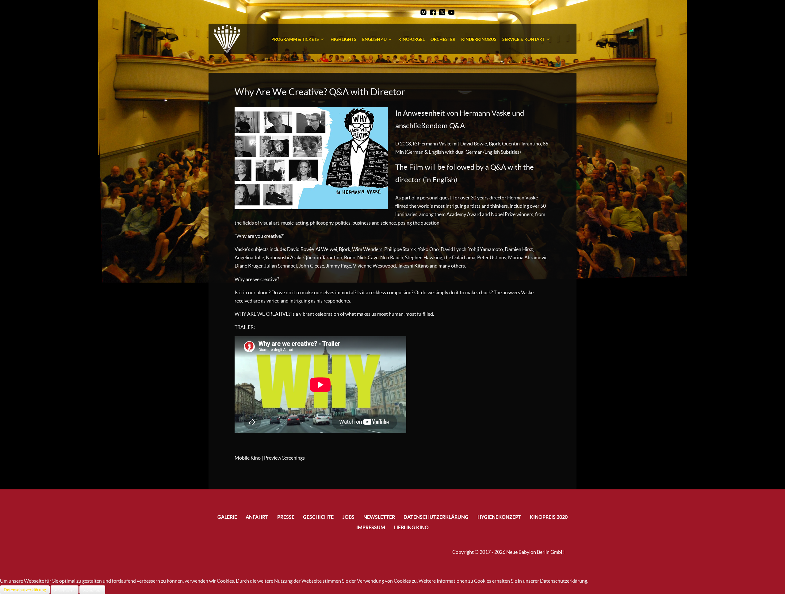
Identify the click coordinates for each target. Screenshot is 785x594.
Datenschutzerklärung (25, 589)
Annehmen (64, 589)
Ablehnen (92, 589)
